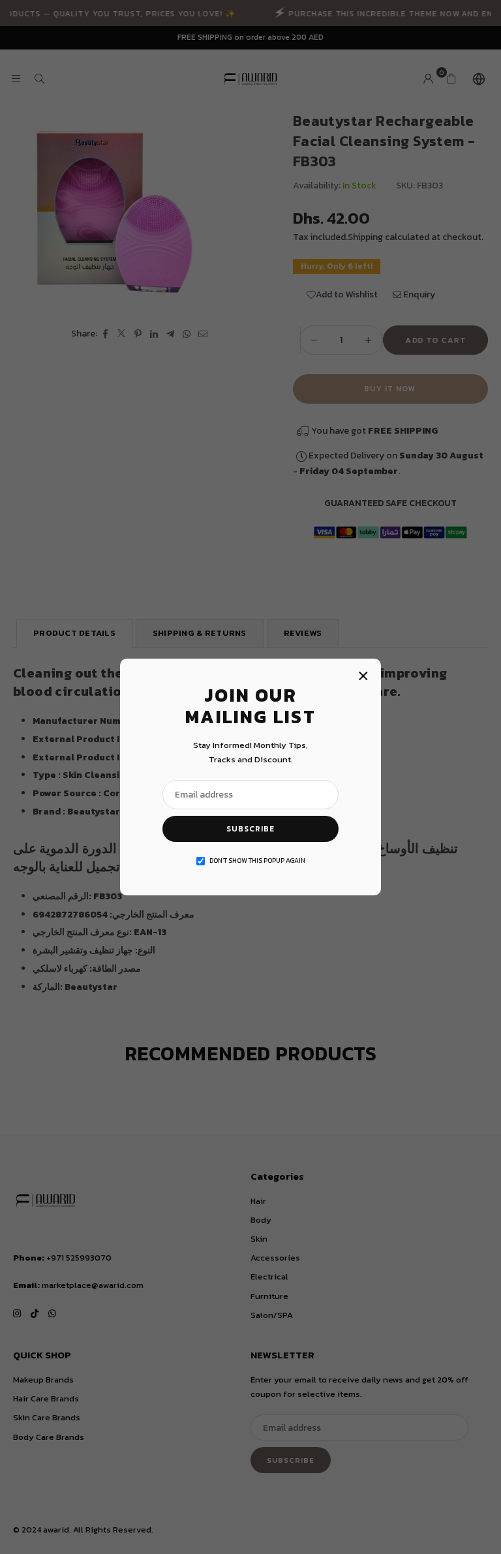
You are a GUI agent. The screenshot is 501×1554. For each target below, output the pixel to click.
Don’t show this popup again (257, 860)
